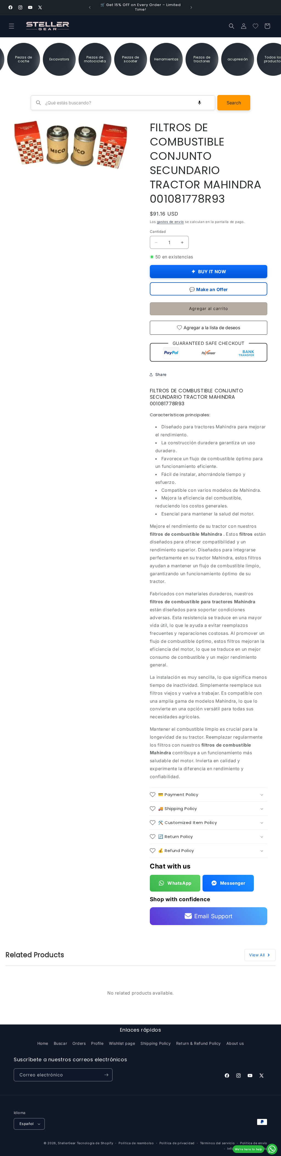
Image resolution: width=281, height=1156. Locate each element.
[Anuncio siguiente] (191, 7)
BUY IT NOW (212, 271)
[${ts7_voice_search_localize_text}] (199, 102)
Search (234, 102)
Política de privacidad (177, 1143)
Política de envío (253, 1143)
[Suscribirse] (106, 1074)
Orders (79, 1043)
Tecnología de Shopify (95, 1143)
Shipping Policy (155, 1043)
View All (257, 955)
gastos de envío (170, 222)
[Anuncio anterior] (90, 7)
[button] (11, 26)
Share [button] (161, 374)
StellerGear (67, 1143)
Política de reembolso (136, 1143)
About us (235, 1043)
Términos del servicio (217, 1143)
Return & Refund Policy (198, 1043)
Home (42, 1043)
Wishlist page (122, 1043)
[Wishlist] (255, 26)
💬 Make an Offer (208, 289)
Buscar (60, 1043)
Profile (97, 1043)
